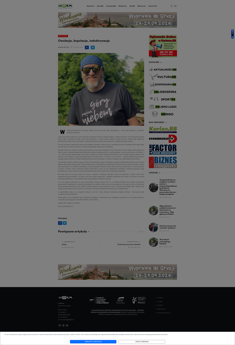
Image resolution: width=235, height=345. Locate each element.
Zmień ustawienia (141, 342)
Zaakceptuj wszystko (93, 342)
